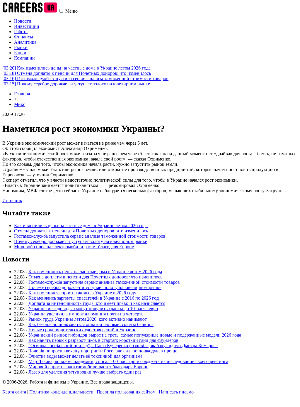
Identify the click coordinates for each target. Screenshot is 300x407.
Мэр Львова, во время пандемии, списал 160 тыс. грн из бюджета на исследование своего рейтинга (128, 361)
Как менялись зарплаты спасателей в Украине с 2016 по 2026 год (93, 297)
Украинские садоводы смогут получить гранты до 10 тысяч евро (93, 308)
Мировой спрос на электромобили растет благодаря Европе (74, 246)
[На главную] (30, 11)
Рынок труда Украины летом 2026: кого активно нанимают (87, 319)
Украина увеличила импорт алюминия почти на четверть (85, 313)
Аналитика (25, 42)
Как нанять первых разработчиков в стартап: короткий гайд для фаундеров (103, 340)
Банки (20, 52)
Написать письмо (176, 391)
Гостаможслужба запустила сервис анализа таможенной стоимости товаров (85, 78)
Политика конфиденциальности (61, 391)
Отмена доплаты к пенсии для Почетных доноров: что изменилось (76, 73)
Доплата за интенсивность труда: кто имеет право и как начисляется (96, 303)
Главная (22, 93)
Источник (12, 200)
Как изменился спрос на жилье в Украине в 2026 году (82, 292)
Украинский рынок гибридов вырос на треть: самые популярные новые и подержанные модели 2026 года (134, 334)
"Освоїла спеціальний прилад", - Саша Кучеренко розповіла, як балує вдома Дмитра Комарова (123, 345)
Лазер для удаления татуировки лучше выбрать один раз (84, 371)
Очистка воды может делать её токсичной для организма (85, 356)
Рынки (21, 47)
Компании (24, 57)
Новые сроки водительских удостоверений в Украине (82, 329)
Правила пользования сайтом (126, 391)
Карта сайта (14, 391)
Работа (21, 31)
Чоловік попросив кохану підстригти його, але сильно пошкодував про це (102, 350)
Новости (22, 20)
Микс (19, 104)
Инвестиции (26, 26)
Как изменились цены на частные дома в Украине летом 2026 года (76, 67)
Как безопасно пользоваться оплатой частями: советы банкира (91, 324)
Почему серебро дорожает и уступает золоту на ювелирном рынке (76, 83)
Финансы (23, 36)
